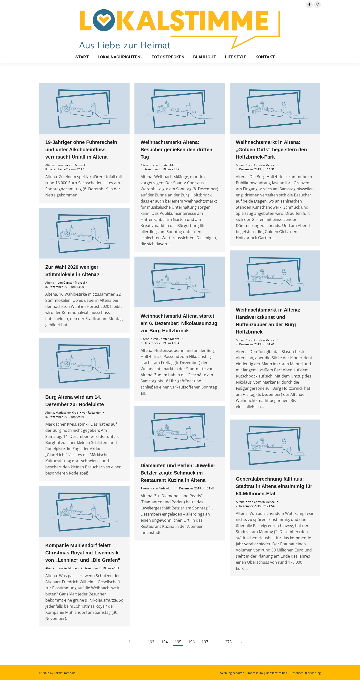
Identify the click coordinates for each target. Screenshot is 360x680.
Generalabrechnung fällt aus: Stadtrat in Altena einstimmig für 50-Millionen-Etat (274, 486)
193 (151, 642)
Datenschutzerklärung (305, 673)
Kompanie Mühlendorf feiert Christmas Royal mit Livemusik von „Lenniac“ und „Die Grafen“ (82, 553)
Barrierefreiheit (276, 673)
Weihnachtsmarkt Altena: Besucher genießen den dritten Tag (176, 150)
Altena (49, 165)
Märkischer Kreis (67, 412)
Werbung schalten (231, 673)
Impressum (255, 673)
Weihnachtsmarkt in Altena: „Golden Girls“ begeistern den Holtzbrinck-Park (271, 150)
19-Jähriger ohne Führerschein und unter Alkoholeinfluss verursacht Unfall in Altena (81, 150)
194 (164, 642)
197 (205, 642)
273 (228, 642)
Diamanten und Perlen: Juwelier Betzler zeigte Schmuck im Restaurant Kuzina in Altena (178, 473)
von (71, 165)
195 (178, 642)
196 (191, 642)
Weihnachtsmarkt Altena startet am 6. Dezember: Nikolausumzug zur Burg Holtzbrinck (179, 323)
